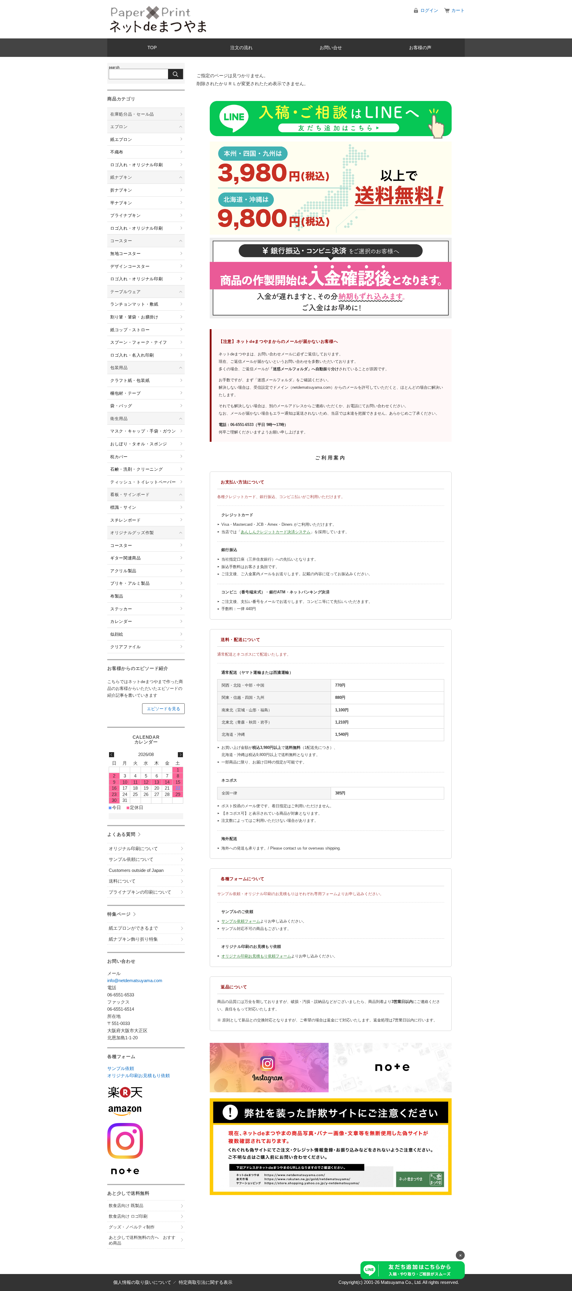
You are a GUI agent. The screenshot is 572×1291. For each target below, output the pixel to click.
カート (458, 10)
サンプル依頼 (120, 1068)
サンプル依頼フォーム (240, 921)
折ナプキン (121, 190)
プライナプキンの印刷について (140, 892)
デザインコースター (130, 266)
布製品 (116, 596)
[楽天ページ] (146, 1092)
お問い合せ (331, 47)
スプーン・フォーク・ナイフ (138, 342)
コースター (121, 240)
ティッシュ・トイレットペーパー (143, 482)
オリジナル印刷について (133, 848)
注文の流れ (241, 47)
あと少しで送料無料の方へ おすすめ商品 (142, 1240)
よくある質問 (121, 834)
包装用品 (119, 367)
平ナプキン (121, 202)
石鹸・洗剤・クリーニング (136, 469)
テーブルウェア (125, 291)
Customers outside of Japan (136, 870)
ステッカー (121, 608)
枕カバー (119, 456)
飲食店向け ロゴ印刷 (128, 1216)
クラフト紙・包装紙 (130, 380)
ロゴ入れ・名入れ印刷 (132, 355)
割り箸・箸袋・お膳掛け (134, 317)
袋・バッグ (121, 405)
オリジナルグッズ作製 (132, 532)
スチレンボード (125, 520)
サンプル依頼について (131, 859)
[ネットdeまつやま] (158, 19)
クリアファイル (125, 646)
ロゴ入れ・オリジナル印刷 (136, 164)
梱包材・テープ (125, 393)
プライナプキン (125, 215)
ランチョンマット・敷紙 (134, 304)
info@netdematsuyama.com (134, 980)
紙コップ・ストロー (130, 329)
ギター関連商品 (125, 558)
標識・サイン (123, 507)
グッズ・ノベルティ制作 (132, 1227)
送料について (122, 881)
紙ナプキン (121, 177)
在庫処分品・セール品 (132, 114)
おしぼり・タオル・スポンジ (138, 443)
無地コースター (125, 253)
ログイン (429, 10)
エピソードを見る (163, 708)
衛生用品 (119, 418)
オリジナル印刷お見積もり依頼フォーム (256, 956)
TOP (152, 47)
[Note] (146, 1171)
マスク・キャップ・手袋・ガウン (143, 431)
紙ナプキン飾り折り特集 (133, 939)
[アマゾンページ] (146, 1111)
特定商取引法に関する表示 (205, 1282)
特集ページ (119, 914)
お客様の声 (420, 47)
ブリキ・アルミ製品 (130, 583)
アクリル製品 (123, 570)
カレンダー (121, 621)
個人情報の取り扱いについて (142, 1282)
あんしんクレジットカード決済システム (275, 532)
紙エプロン (121, 139)
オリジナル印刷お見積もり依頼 (138, 1075)
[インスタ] (146, 1141)
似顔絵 (116, 634)
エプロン (119, 126)
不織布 (116, 152)
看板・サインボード (130, 494)
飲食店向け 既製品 (126, 1205)
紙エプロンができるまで (133, 928)
